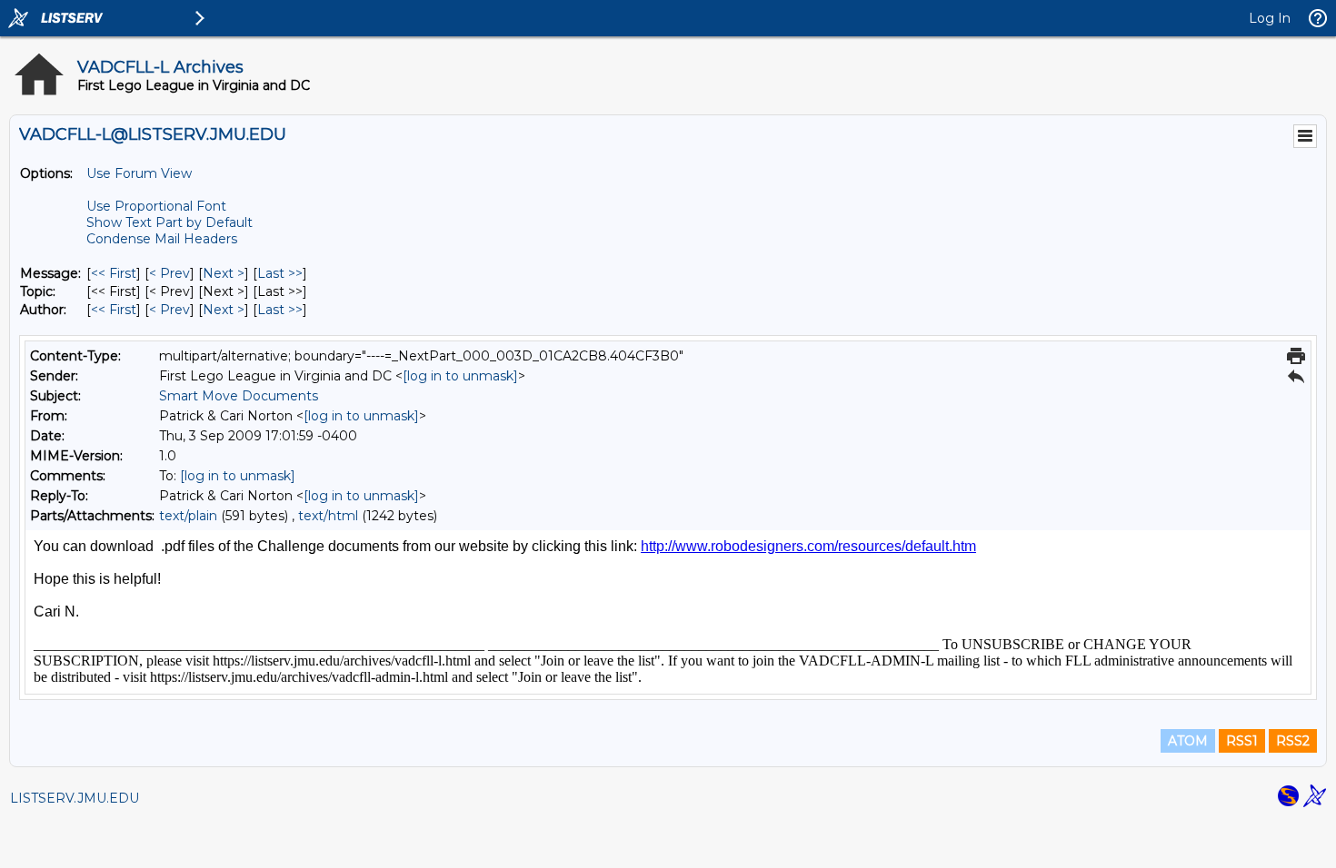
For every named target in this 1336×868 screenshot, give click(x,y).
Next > (223, 273)
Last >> (280, 273)
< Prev (169, 273)
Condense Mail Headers (161, 239)
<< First (113, 273)
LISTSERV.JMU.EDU (74, 798)
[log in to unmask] (460, 376)
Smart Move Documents (238, 396)
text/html (328, 516)
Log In (1270, 18)
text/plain (188, 516)
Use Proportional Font (156, 206)
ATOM (1188, 741)
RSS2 (1293, 741)
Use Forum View (139, 173)
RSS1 (1242, 741)
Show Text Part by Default (169, 222)
